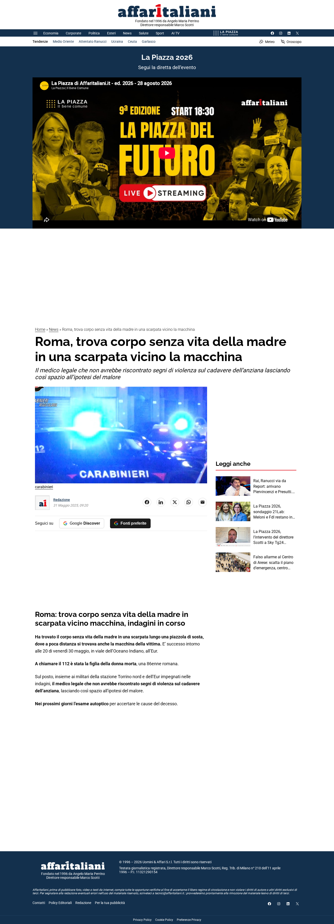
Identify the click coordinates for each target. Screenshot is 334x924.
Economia (50, 33)
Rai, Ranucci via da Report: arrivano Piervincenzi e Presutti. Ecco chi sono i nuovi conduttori (272, 486)
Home (40, 329)
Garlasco (149, 41)
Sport (160, 33)
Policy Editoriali (60, 903)
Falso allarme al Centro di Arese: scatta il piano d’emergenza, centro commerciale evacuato (273, 563)
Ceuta (132, 41)
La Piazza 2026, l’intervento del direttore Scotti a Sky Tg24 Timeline (273, 537)
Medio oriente (63, 41)
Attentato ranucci (92, 41)
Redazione (61, 500)
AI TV (175, 33)
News (127, 33)
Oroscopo (294, 42)
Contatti (39, 903)
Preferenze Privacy (189, 920)
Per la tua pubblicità (110, 903)
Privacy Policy (142, 920)
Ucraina (117, 41)
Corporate (73, 33)
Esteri (111, 33)
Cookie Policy (164, 920)
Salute (143, 33)
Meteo (270, 42)
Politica (94, 33)
